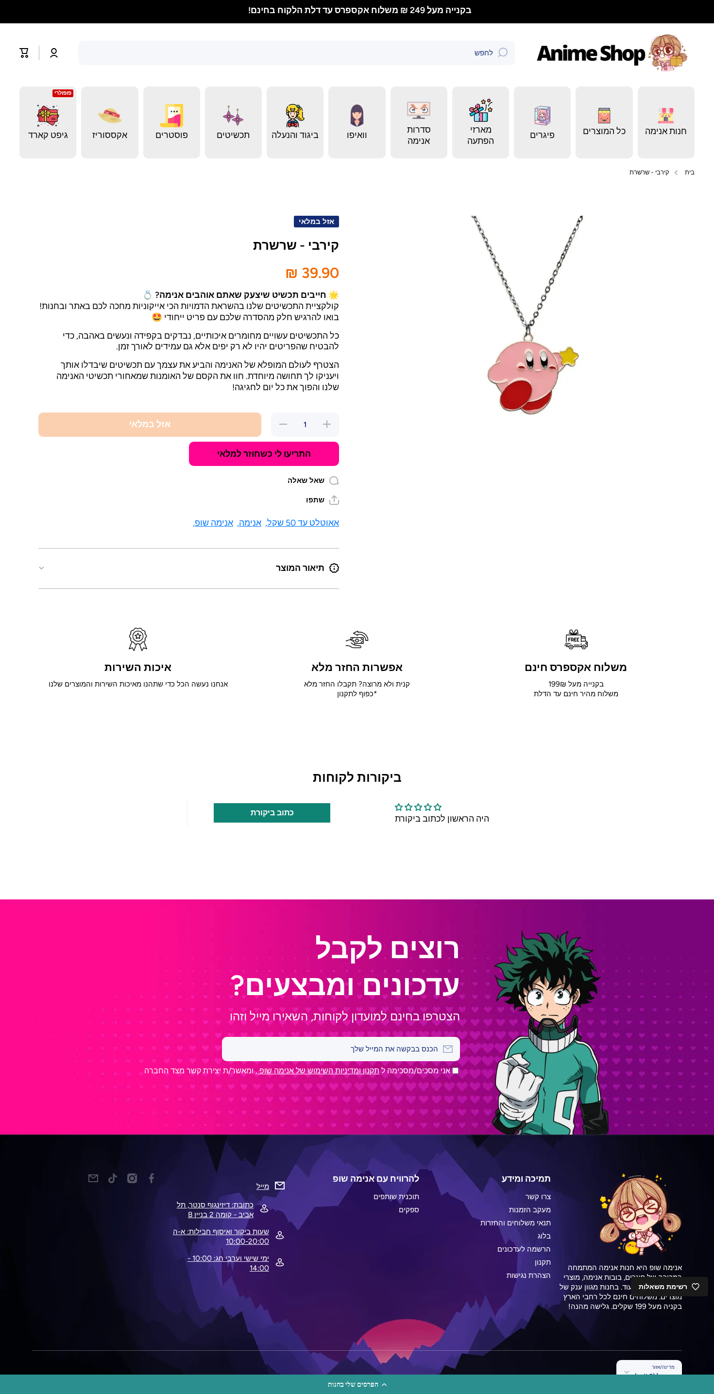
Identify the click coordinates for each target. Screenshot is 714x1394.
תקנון (543, 1262)
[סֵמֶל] (614, 53)
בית (690, 172)
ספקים (409, 1209)
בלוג (544, 1235)
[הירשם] (234, 1049)
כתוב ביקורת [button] (272, 812)
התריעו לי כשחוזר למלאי (264, 453)
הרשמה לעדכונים (524, 1249)
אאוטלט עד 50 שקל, (302, 522)
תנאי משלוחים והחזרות (515, 1222)
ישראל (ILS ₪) (654, 1376)
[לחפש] (503, 53)
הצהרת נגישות (529, 1275)
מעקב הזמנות (530, 1209)
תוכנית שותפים (396, 1196)
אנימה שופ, (213, 522)
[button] (357, 1384)
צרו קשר (538, 1196)
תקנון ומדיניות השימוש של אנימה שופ (318, 1070)
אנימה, (249, 522)
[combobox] (296, 53)
